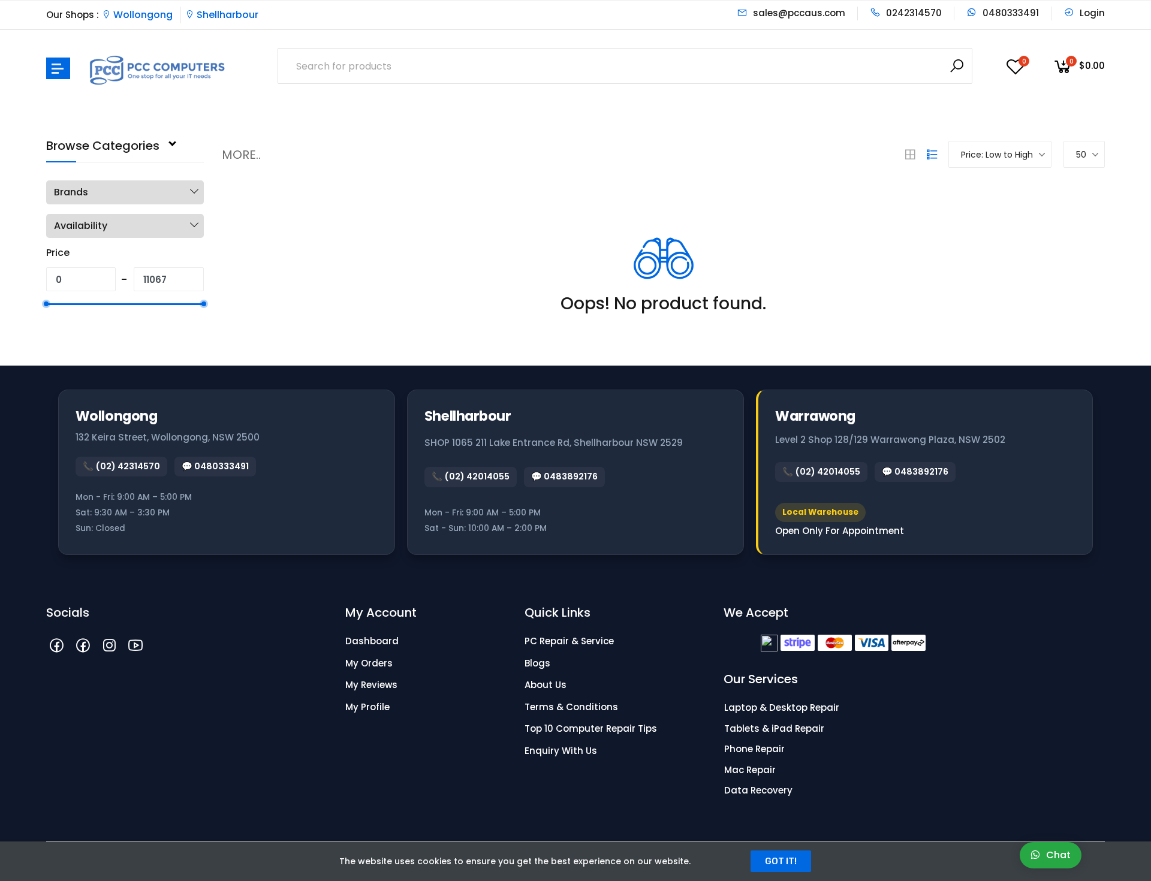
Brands (71, 192)
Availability (80, 226)
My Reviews (371, 684)
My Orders (369, 663)
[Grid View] (910, 154)
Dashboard (372, 641)
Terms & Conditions (571, 707)
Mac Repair (750, 770)
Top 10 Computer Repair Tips (591, 728)
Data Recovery (758, 790)
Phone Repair (754, 749)
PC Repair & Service (569, 641)
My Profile (367, 707)
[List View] (932, 154)
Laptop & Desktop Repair (781, 707)
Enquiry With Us (561, 750)
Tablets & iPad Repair (774, 728)
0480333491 (1009, 13)
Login (1091, 13)
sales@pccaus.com (798, 13)
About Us (546, 684)
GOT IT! (781, 861)
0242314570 (913, 13)
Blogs (537, 663)
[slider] (46, 304)
